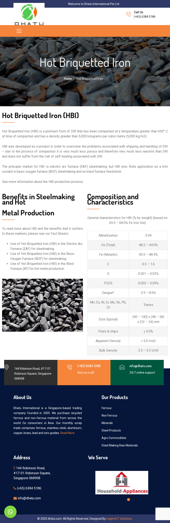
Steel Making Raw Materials (120, 445)
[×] (10, 512)
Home (68, 78)
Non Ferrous (109, 415)
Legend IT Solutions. (119, 518)
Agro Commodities (114, 438)
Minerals (107, 423)
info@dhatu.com (141, 366)
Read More (67, 433)
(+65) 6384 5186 (144, 16)
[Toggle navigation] (19, 31)
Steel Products (111, 430)
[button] (114, 499)
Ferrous (107, 408)
